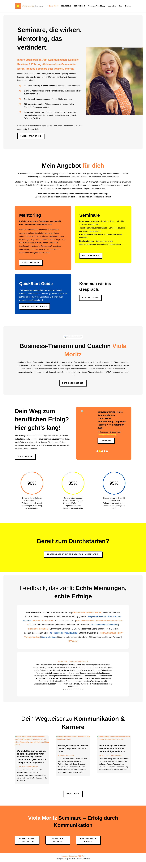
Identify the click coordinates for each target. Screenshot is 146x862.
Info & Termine (90, 255)
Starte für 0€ (53, 6)
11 (82, 689)
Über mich (112, 6)
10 (80, 689)
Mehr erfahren (30, 262)
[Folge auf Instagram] (119, 839)
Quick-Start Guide (30, 136)
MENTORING (66, 6)
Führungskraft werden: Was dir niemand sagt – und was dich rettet (73, 748)
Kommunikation (32, 766)
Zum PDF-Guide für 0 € (34, 306)
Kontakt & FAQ (90, 298)
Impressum (64, 856)
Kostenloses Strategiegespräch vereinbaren (73, 554)
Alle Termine (25, 456)
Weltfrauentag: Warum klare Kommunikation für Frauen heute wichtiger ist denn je (112, 748)
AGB (79, 856)
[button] (97, 447)
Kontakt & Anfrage (57, 840)
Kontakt (128, 6)
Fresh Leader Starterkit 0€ (27, 840)
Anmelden (105, 437)
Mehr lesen (72, 794)
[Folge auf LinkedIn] (114, 839)
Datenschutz (73, 856)
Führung (71, 755)
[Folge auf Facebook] (124, 839)
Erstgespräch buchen (88, 840)
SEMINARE (78, 6)
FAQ (83, 856)
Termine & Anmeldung (96, 6)
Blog (120, 6)
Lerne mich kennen (73, 383)
